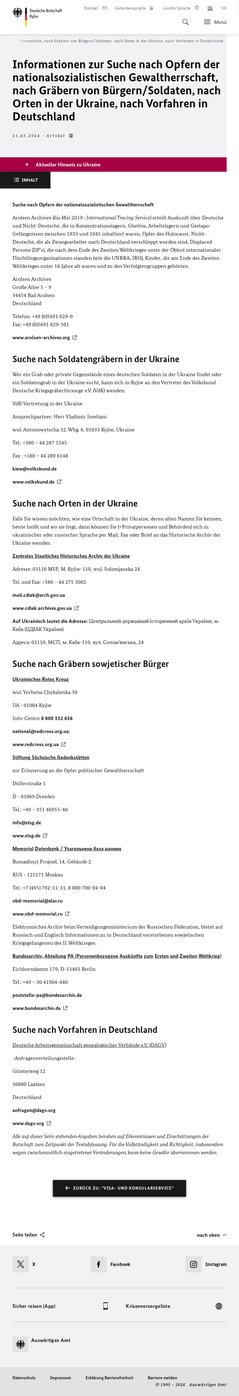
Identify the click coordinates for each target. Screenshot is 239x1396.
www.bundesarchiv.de (36, 1008)
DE (210, 8)
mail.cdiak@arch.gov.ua (38, 595)
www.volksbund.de (33, 482)
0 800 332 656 (57, 718)
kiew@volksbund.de (34, 469)
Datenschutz (23, 1377)
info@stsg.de (26, 822)
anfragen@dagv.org (34, 1110)
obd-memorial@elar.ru (37, 901)
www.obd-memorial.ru (37, 914)
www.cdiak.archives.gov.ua (42, 608)
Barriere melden (162, 1377)
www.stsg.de (26, 835)
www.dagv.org (28, 1123)
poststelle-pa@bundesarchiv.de (47, 995)
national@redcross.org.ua (40, 731)
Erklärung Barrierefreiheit (109, 1377)
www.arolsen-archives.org (41, 337)
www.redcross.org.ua (35, 744)
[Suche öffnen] (183, 18)
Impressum (60, 1377)
